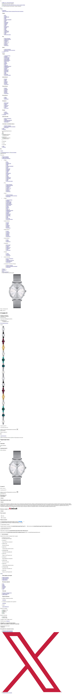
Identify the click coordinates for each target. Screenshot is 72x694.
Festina (5, 32)
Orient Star (6, 23)
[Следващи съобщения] (0, 7)
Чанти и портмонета (7, 118)
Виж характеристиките (4, 323)
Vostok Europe (8, 177)
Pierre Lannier (6, 69)
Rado (5, 21)
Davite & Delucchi (7, 60)
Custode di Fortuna (7, 55)
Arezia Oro (6, 65)
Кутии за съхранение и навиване (9, 126)
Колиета (5, 90)
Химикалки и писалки (8, 120)
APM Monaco (6, 67)
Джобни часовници (7, 39)
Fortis (5, 18)
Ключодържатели (9, 261)
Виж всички (6, 45)
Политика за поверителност (7, 592)
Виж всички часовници (19, 11)
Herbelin (5, 27)
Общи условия (4, 594)
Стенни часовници (7, 49)
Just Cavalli (6, 74)
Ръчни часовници (7, 38)
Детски (5, 42)
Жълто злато (6, 102)
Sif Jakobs (5, 56)
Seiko (5, 29)
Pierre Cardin (6, 71)
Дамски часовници (12, 11)
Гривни (5, 79)
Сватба (7, 253)
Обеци (5, 80)
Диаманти (6, 106)
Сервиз (3, 588)
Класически (6, 43)
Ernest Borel (6, 22)
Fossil (5, 72)
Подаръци (6, 112)
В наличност (3, 316)
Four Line (5, 68)
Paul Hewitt (6, 70)
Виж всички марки (7, 34)
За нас (3, 584)
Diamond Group (6, 57)
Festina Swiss (8, 178)
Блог (3, 583)
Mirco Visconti (8, 205)
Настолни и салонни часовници (9, 50)
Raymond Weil (8, 163)
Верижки (5, 82)
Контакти (4, 587)
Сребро (5, 104)
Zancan (5, 62)
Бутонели (7, 232)
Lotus (5, 33)
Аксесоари (4, 114)
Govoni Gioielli (6, 58)
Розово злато (6, 105)
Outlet (3, 128)
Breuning (5, 63)
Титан (5, 107)
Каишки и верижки (7, 125)
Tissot (5, 25)
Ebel (5, 15)
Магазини (4, 129)
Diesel (5, 73)
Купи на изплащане (5, 534)
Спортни (7, 187)
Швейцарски (6, 40)
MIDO (5, 17)
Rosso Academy (6, 59)
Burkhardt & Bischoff (7, 66)
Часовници (4, 10)
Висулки (5, 83)
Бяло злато (6, 103)
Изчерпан (6, 316)
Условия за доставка (5, 593)
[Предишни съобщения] (0, 0)
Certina (5, 24)
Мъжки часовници (5, 11)
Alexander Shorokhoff (7, 19)
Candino (5, 30)
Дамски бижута (5, 579)
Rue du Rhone (6, 26)
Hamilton (7, 170)
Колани (5, 119)
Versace (5, 20)
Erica (5, 64)
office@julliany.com (5, 606)
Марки (3, 585)
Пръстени (6, 81)
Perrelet (5, 16)
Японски (5, 44)
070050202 (4, 603)
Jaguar (5, 28)
